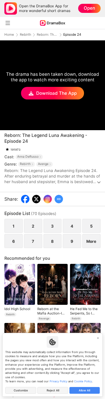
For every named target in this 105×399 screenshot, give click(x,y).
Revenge (44, 318)
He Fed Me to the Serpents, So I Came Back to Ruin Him (85, 311)
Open (89, 8)
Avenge (43, 164)
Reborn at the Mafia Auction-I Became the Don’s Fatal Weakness (51, 311)
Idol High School (17, 309)
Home (9, 35)
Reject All (53, 390)
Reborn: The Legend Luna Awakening (47, 35)
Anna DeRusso (27, 157)
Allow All (84, 390)
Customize (21, 390)
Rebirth (25, 35)
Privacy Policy (58, 381)
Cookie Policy (83, 381)
